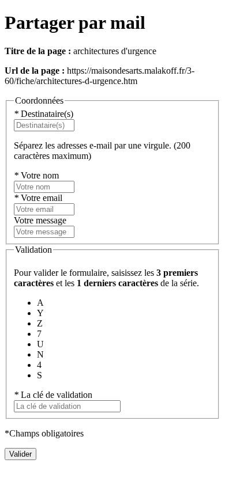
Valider (20, 454)
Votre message (40, 220)
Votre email (38, 198)
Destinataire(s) (43, 114)
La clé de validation (53, 395)
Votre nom (36, 175)
